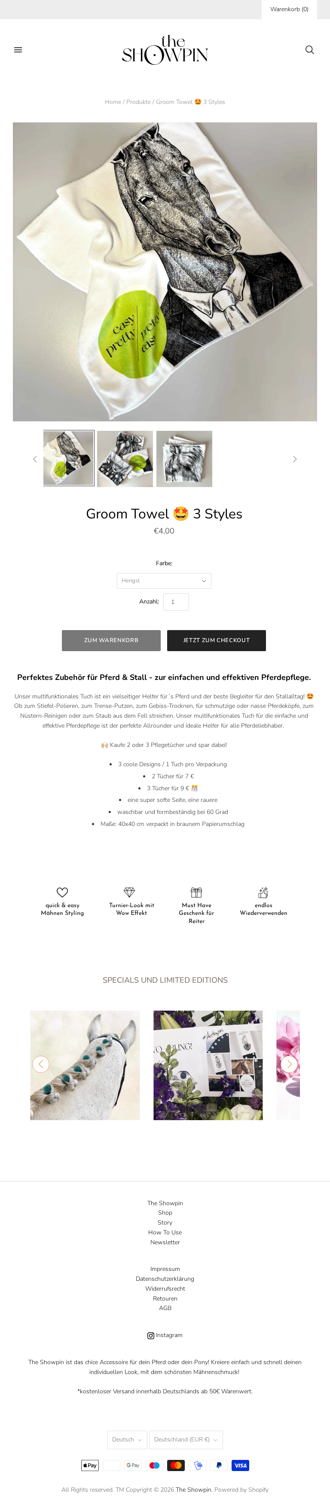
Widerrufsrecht (165, 1289)
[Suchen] (309, 50)
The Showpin (165, 1203)
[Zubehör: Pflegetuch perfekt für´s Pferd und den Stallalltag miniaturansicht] (184, 459)
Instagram (168, 1335)
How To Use (165, 1232)
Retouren (165, 1299)
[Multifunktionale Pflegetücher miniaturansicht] (125, 459)
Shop (165, 1213)
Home (113, 102)
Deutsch (123, 1439)
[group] (85, 1065)
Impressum (165, 1269)
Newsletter (165, 1242)
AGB (165, 1308)
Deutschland (182, 1439)
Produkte (138, 102)
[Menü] (18, 50)
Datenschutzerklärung (165, 1279)
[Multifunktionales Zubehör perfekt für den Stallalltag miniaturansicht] (66, 458)
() (289, 9)
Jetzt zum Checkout (216, 640)
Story (165, 1223)
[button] (40, 1064)
